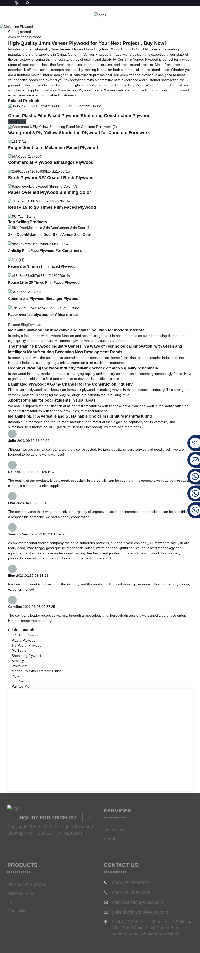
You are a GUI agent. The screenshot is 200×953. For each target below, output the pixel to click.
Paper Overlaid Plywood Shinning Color (49, 192)
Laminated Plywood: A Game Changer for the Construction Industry (70, 384)
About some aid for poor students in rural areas (52, 400)
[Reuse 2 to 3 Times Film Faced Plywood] (16, 260)
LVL (11, 901)
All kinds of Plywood (26, 884)
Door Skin (17, 910)
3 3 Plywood (21, 681)
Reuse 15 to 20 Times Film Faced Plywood (52, 207)
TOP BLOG (38, 833)
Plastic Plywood (24, 640)
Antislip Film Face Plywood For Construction (46, 250)
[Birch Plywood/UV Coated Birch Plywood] (39, 171)
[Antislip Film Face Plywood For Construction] (38, 243)
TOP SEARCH (68, 833)
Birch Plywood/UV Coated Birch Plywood (51, 177)
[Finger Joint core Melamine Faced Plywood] (17, 141)
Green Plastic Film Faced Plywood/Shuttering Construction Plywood (79, 115)
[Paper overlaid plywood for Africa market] (43, 308)
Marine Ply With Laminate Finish (36, 671)
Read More (17, 121)
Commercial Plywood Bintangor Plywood (51, 162)
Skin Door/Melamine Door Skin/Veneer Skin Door (49, 234)
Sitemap (15, 833)
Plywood (18, 676)
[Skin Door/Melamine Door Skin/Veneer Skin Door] (49, 227)
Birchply (18, 661)
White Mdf (19, 666)
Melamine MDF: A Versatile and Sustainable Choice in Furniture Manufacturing (80, 416)
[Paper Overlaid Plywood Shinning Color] (42, 186)
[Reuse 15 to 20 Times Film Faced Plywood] (39, 201)
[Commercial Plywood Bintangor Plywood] (24, 156)
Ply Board (19, 650)
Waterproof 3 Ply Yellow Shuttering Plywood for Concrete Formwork (79, 132)
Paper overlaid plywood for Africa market (43, 314)
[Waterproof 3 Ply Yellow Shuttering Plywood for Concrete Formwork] (62, 126)
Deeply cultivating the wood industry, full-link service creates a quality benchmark (83, 368)
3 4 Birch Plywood (25, 635)
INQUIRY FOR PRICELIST (47, 817)
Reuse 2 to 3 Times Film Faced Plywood (42, 266)
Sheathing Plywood (26, 656)
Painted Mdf (21, 686)
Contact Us (114, 830)
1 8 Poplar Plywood (26, 645)
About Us (113, 838)
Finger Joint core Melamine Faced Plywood (53, 147)
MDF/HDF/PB (20, 893)
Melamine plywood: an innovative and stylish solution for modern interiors (76, 330)
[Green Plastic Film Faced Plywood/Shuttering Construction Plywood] (57, 106)
